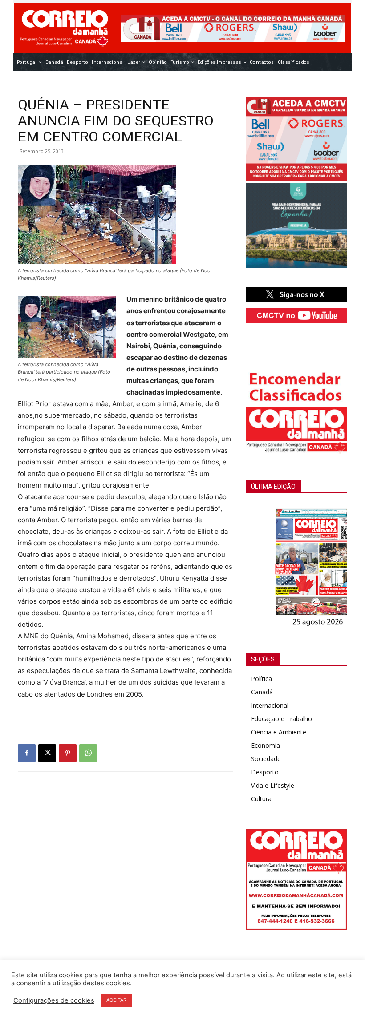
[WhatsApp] (88, 753)
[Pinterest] (68, 753)
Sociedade (266, 758)
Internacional (269, 705)
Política (261, 678)
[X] (47, 753)
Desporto (265, 772)
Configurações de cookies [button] (53, 1000)
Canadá (262, 692)
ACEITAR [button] (116, 1000)
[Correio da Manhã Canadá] (64, 28)
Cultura (261, 798)
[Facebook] (27, 753)
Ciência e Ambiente (278, 732)
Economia (265, 745)
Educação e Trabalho (281, 718)
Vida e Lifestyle (272, 785)
